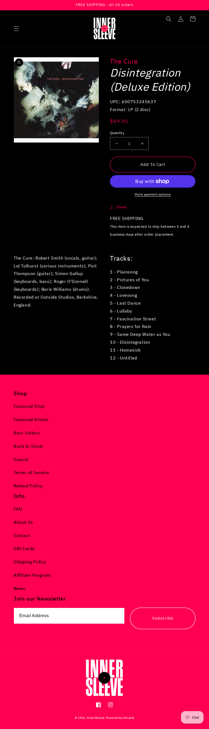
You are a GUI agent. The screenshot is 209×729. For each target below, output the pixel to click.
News (19, 588)
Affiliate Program (32, 575)
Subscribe (162, 618)
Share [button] (121, 206)
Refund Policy (28, 485)
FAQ (18, 509)
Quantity (117, 133)
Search (21, 459)
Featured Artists (31, 419)
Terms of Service (31, 472)
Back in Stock (28, 446)
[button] (16, 28)
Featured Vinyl (29, 406)
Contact (22, 535)
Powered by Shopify (120, 717)
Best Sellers (27, 432)
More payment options (153, 194)
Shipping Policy (30, 561)
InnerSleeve (96, 717)
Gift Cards (24, 548)
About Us (23, 522)
